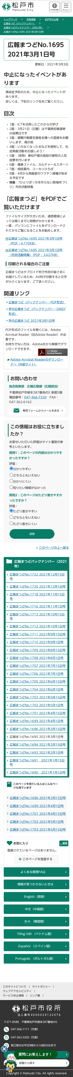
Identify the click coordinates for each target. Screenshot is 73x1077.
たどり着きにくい (25, 523)
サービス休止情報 (13, 995)
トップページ (10, 19)
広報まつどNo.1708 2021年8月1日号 (36, 657)
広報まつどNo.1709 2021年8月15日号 (38, 650)
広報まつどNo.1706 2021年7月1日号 (36, 673)
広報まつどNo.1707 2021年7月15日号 (38, 665)
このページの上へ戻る (54, 547)
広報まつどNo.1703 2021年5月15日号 (38, 697)
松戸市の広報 (51, 19)
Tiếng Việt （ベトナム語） (35, 933)
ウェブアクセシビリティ (17, 991)
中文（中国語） (35, 909)
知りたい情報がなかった (29, 487)
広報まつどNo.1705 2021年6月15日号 (38, 681)
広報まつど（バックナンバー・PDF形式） (37, 302)
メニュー (66, 10)
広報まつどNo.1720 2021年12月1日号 (38, 586)
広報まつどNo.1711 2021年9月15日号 (38, 634)
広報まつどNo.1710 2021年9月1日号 (36, 642)
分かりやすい (22, 469)
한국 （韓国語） (35, 921)
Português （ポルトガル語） (35, 958)
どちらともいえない (26, 475)
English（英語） (35, 896)
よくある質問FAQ (32, 871)
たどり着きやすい (25, 511)
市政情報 (31, 19)
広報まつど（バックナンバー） (19, 23)
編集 (65, 843)
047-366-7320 (35, 397)
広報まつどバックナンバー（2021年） (23, 27)
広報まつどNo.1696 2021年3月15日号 (38, 728)
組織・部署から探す (23, 1063)
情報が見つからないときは (35, 884)
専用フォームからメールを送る (41, 410)
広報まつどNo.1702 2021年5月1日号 (36, 705)
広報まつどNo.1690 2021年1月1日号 (38, 772)
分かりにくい (22, 481)
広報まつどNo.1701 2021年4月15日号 (38, 713)
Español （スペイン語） (35, 946)
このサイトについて (14, 986)
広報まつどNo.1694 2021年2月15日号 (38, 744)
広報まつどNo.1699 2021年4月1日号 (36, 720)
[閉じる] (4, 1049)
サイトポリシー (41, 986)
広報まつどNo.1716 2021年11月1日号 (38, 606)
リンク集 (35, 995)
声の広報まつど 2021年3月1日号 (32, 320)
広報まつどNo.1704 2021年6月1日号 (36, 689)
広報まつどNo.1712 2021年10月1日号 (38, 626)
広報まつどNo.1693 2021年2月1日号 (36, 752)
